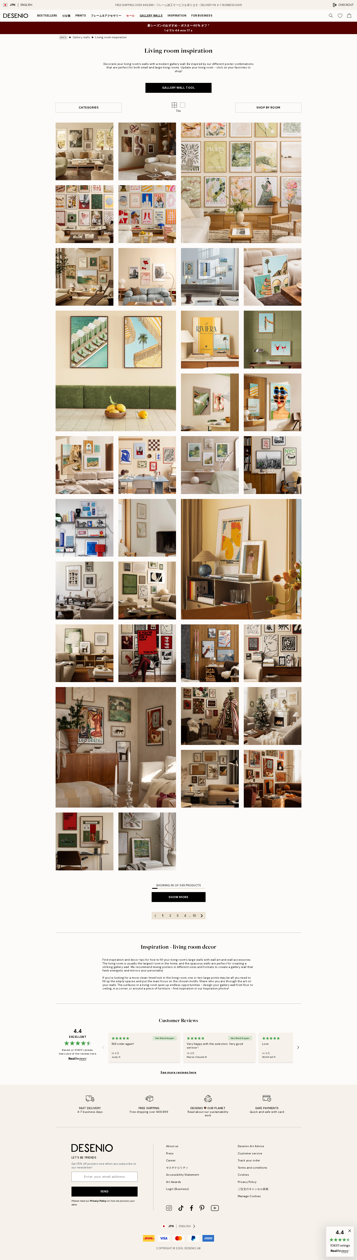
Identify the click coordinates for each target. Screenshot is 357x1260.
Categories (89, 107)
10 (194, 916)
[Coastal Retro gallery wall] (273, 402)
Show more (178, 897)
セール (130, 15)
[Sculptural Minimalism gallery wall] (84, 653)
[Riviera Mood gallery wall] (210, 340)
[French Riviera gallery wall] (84, 465)
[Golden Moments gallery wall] (273, 716)
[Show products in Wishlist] (340, 16)
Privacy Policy (98, 1201)
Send (104, 1191)
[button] (182, 105)
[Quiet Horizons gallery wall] (147, 528)
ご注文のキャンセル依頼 (253, 1189)
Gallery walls (151, 15)
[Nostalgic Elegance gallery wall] (84, 841)
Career (171, 1160)
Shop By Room (268, 107)
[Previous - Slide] (103, 1047)
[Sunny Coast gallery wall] (116, 371)
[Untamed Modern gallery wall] (84, 590)
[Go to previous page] (155, 915)
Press (170, 1153)
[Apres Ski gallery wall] (210, 653)
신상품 (66, 15)
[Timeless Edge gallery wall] (147, 590)
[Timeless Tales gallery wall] (147, 653)
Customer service (250, 1153)
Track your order (249, 1160)
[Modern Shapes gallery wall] (147, 465)
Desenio (190, 1248)
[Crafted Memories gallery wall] (210, 716)
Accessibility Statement (182, 1174)
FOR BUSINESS (201, 15)
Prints (80, 15)
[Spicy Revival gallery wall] (273, 779)
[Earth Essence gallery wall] (84, 151)
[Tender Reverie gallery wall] (241, 183)
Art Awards (173, 1182)
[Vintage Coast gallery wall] (273, 340)
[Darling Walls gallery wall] (147, 277)
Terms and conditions (252, 1167)
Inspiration (177, 15)
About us (172, 1146)
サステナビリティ (177, 1167)
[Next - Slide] (298, 1047)
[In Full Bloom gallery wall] (210, 465)
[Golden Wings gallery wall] (241, 559)
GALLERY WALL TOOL (178, 87)
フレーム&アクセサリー (106, 15)
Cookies (243, 1174)
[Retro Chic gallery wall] (210, 402)
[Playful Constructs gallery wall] (84, 528)
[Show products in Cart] (349, 16)
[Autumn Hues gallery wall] (210, 779)
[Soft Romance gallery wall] (147, 841)
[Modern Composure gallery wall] (273, 653)
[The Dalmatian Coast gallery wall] (84, 277)
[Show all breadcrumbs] (63, 37)
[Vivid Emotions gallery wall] (147, 214)
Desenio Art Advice (251, 1146)
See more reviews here (178, 1072)
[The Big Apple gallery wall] (273, 465)
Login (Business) (177, 1189)
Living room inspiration (111, 37)
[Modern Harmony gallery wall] (84, 214)
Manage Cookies (249, 1196)
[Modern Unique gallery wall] (116, 747)
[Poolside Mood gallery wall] (273, 277)
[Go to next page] (202, 915)
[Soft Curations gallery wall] (210, 277)
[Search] (331, 15)
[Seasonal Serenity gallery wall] (147, 151)
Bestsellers (47, 15)
